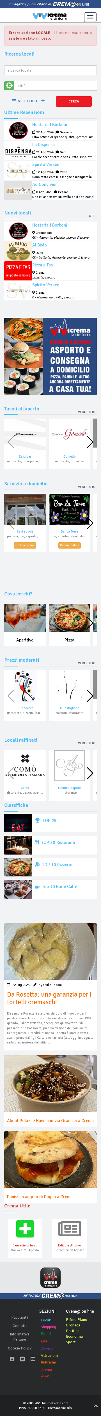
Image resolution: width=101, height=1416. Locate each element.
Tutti (91, 216)
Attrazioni (49, 1355)
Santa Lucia (25, 531)
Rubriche (48, 1362)
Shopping (48, 1326)
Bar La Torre (69, 531)
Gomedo (69, 457)
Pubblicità (19, 1317)
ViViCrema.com (57, 1403)
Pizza (69, 640)
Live (44, 1341)
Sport (70, 1342)
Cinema (47, 1348)
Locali (46, 1320)
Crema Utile (46, 1372)
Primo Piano (76, 1319)
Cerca (73, 101)
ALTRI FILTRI (28, 101)
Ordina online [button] (25, 545)
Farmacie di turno (25, 1245)
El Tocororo (25, 708)
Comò (25, 788)
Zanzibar (25, 457)
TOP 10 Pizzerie (56, 864)
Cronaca (73, 1325)
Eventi (46, 1333)
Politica (72, 1330)
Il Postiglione (69, 708)
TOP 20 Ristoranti (57, 842)
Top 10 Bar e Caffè (59, 886)
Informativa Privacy (19, 1337)
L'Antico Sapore (69, 788)
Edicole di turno (69, 1245)
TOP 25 (49, 820)
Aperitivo (25, 640)
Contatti (20, 1325)
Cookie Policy (20, 1348)
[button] (90, 442)
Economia (74, 1336)
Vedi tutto (86, 412)
